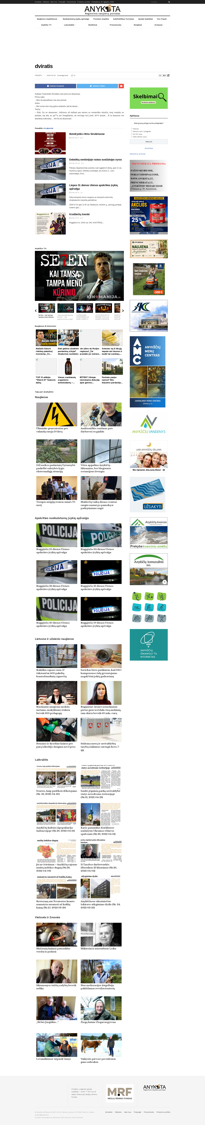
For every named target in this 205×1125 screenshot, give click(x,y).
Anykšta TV (46, 25)
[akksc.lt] (149, 607)
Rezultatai (149, 148)
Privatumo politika (83, 2)
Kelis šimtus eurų (140, 137)
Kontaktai (38, 2)
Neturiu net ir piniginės (142, 131)
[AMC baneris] (147, 372)
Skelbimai (92, 25)
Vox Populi (162, 19)
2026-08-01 (74, 192)
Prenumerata (71, 2)
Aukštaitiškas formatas (123, 19)
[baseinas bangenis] (147, 494)
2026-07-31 (74, 218)
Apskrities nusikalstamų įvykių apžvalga (62, 518)
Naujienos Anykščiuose (47, 19)
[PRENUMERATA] (149, 176)
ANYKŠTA (38, 75)
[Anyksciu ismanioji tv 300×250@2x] (149, 645)
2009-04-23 (51, 75)
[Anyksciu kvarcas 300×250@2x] (149, 533)
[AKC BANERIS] (149, 315)
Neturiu (136, 129)
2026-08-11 (74, 138)
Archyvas (158, 25)
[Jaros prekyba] (149, 215)
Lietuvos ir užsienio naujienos (54, 639)
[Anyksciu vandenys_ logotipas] (149, 424)
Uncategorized (62, 75)
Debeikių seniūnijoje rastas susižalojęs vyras (95, 159)
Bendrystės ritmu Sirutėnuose (87, 133)
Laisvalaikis (69, 25)
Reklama (46, 2)
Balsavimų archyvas (137, 154)
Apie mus (54, 2)
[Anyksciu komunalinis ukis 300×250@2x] (149, 569)
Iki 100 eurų (137, 134)
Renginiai (138, 25)
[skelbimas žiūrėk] (149, 98)
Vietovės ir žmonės (47, 917)
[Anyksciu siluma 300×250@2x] (149, 456)
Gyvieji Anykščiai (145, 19)
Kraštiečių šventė (79, 214)
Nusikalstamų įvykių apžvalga (76, 19)
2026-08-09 (75, 163)
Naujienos (41, 397)
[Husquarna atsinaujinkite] (149, 279)
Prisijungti (62, 2)
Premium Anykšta (101, 19)
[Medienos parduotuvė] (149, 249)
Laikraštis (41, 759)
